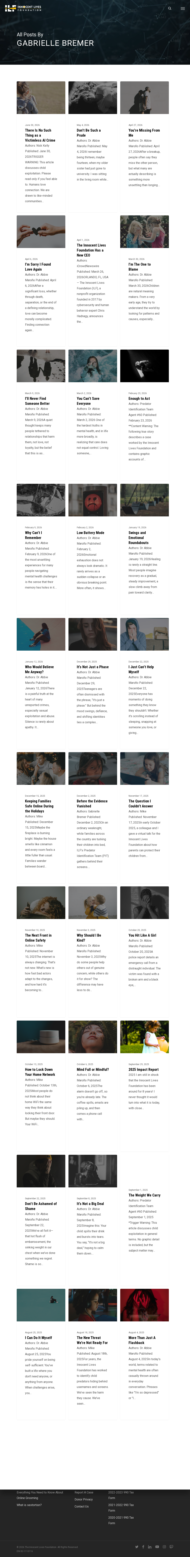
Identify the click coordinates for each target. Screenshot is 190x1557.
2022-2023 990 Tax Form (121, 1495)
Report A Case (84, 1492)
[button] (183, 8)
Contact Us (82, 1506)
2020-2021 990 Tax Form (121, 1520)
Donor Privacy (84, 1499)
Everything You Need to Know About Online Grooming (40, 1495)
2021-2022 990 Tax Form (121, 1507)
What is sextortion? (29, 1505)
